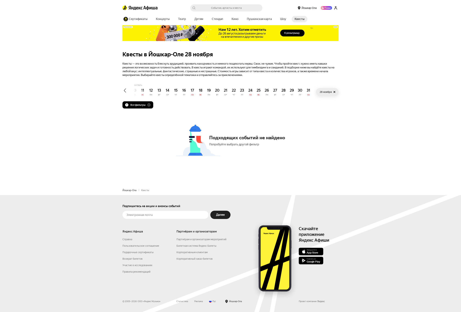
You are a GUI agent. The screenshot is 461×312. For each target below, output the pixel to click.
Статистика (182, 301)
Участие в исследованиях (137, 265)
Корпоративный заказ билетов (194, 258)
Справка (127, 239)
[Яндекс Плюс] (326, 8)
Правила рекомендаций (136, 271)
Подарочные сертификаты (138, 252)
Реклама (198, 301)
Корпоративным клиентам (192, 252)
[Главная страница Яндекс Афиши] (124, 8)
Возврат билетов (132, 258)
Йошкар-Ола (129, 190)
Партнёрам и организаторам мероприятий (201, 239)
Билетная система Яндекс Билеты (196, 245)
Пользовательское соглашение (140, 245)
